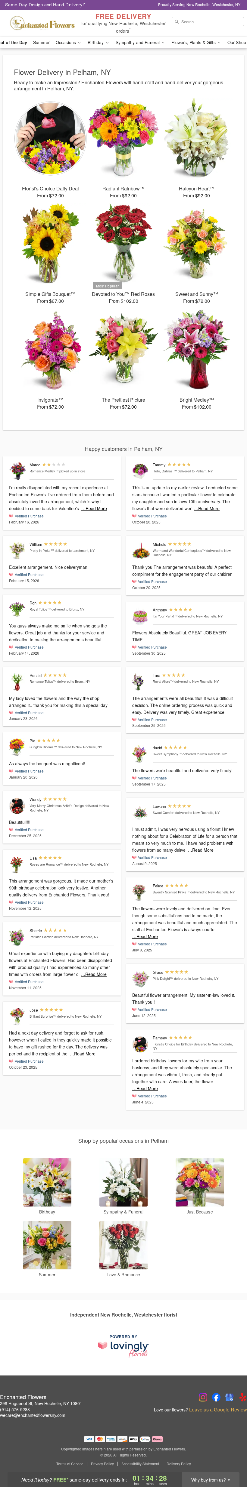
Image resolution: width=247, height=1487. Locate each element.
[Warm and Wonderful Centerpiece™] (141, 550)
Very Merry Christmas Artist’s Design (57, 805)
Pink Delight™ (163, 978)
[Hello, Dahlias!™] (141, 471)
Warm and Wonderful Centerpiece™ (179, 550)
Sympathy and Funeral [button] (138, 42)
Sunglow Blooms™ (43, 746)
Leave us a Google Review (218, 1409)
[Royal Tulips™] (18, 609)
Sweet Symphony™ (167, 753)
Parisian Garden (41, 936)
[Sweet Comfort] (141, 813)
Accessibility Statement (140, 1464)
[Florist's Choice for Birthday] (141, 1044)
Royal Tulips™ (40, 609)
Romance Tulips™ (43, 681)
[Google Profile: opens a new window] (229, 1397)
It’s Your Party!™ (165, 616)
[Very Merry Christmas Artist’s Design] (18, 806)
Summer (41, 42)
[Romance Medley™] (18, 471)
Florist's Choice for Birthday (173, 1044)
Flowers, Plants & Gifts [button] (194, 42)
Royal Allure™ (163, 681)
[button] (231, 1461)
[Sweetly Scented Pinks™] (141, 892)
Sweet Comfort (163, 812)
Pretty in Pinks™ (42, 550)
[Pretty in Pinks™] (18, 551)
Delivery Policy (179, 1464)
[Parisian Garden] (18, 937)
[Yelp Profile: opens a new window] (243, 1397)
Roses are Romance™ (46, 864)
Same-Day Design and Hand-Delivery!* (45, 4)
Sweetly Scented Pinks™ (171, 891)
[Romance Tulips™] (18, 682)
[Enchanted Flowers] (42, 23)
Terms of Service (69, 1464)
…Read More (94, 508)
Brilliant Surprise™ (43, 1016)
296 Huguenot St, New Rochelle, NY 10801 (41, 1403)
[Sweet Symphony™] (141, 754)
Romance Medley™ (44, 470)
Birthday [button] (96, 42)
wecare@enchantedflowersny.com (32, 1415)
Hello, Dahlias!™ (165, 470)
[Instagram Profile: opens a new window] (203, 1397)
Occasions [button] (66, 42)
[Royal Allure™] (141, 682)
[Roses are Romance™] (18, 864)
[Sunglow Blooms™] (18, 747)
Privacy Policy (102, 1464)
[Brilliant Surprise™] (18, 1016)
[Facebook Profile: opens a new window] (216, 1397)
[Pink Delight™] (141, 979)
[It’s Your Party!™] (141, 616)
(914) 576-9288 (15, 1409)
